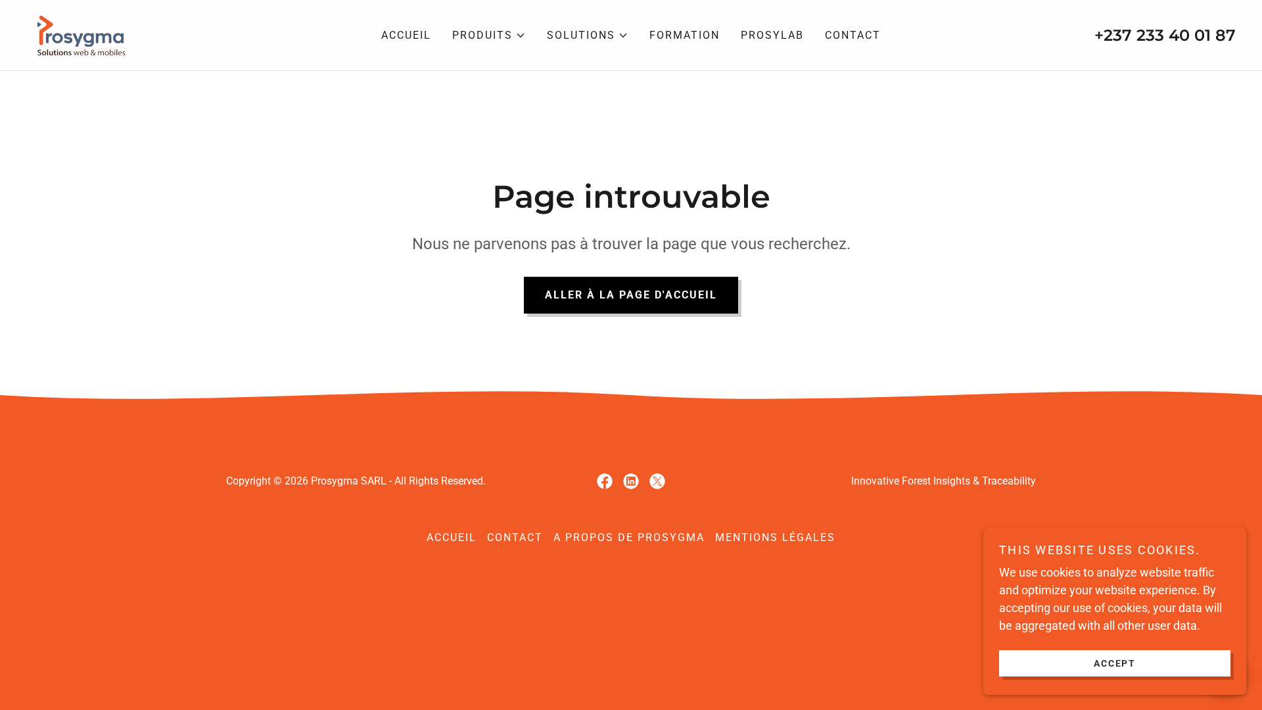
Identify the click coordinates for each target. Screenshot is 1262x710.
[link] (78, 34)
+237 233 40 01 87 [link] (1165, 35)
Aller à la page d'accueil (631, 295)
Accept (1115, 662)
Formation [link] (684, 35)
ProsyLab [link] (772, 35)
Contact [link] (853, 35)
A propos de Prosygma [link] (629, 537)
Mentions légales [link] (775, 537)
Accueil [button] (452, 537)
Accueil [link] (406, 35)
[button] (489, 35)
